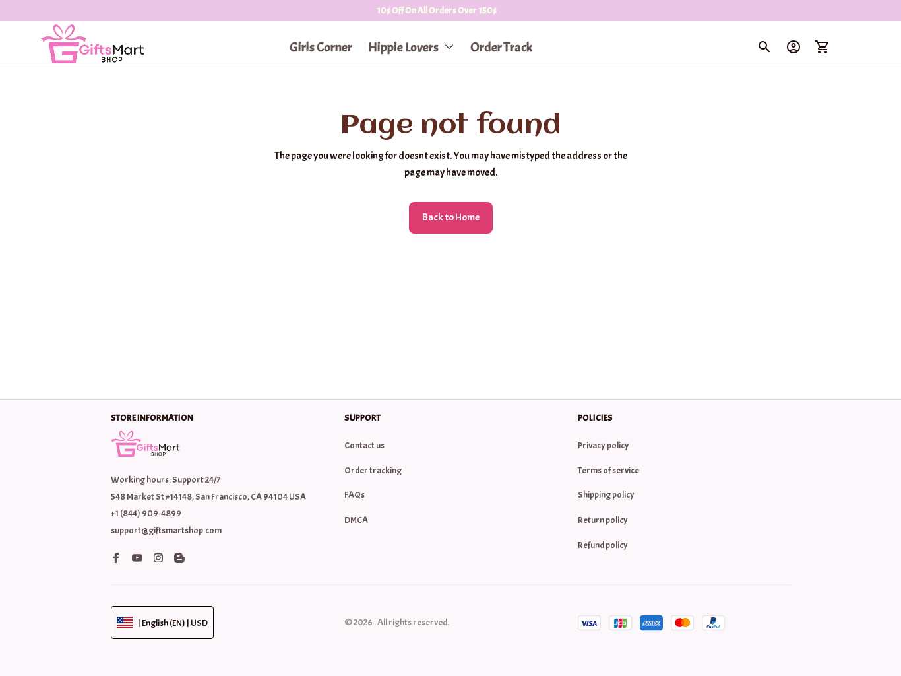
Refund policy (603, 545)
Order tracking (373, 470)
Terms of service (608, 470)
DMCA (356, 519)
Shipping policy (606, 494)
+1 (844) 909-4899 (146, 513)
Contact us (364, 445)
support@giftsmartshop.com (166, 530)
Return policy (603, 519)
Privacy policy (603, 445)
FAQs (354, 494)
